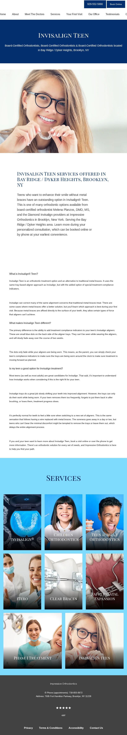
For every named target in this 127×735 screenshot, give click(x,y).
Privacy (28, 728)
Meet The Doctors (34, 14)
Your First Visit (74, 14)
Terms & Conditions (50, 728)
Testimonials (112, 14)
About (15, 14)
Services (55, 14)
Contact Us (96, 728)
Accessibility (76, 728)
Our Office (93, 14)
